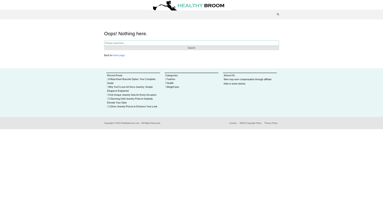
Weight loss (173, 87)
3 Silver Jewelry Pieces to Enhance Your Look (132, 106)
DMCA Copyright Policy (251, 123)
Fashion (171, 79)
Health (170, 83)
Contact (233, 123)
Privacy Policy (271, 123)
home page (119, 55)
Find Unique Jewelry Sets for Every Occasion (132, 95)
